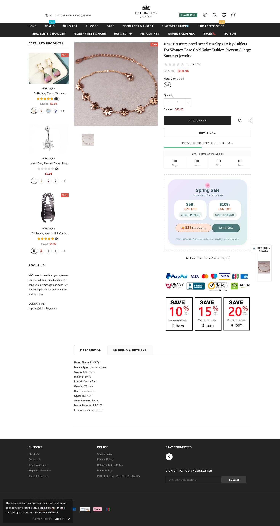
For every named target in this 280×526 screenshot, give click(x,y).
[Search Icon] (215, 15)
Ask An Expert (220, 258)
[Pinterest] (169, 456)
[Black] (34, 251)
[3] (48, 181)
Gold (167, 85)
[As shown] (48, 251)
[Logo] (146, 11)
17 (63, 110)
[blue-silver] (56, 111)
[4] (56, 181)
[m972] (48, 111)
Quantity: (169, 95)
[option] (116, 84)
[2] (41, 181)
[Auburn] (41, 251)
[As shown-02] (56, 251)
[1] (34, 181)
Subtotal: (169, 109)
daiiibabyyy (48, 88)
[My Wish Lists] (224, 16)
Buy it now (207, 133)
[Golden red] (41, 111)
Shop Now (226, 227)
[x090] (34, 111)
